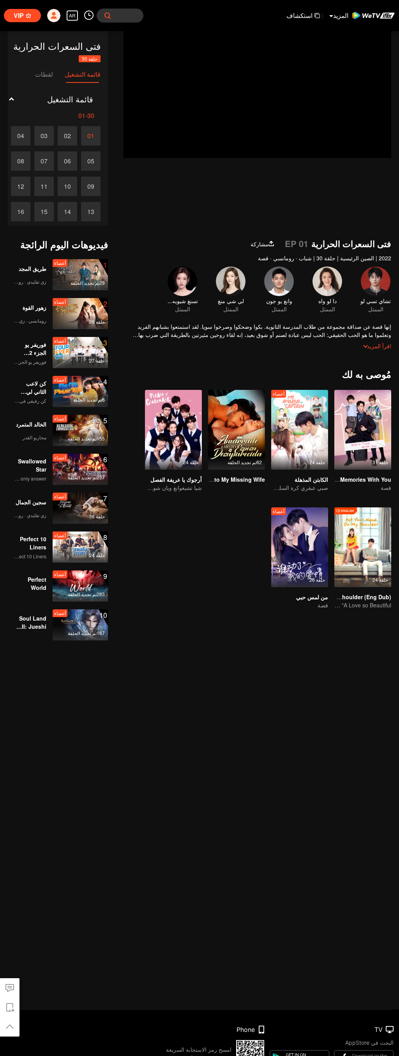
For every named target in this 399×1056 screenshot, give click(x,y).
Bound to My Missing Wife (230, 479)
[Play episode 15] (44, 211)
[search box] (107, 15)
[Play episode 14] (67, 211)
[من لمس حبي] (299, 547)
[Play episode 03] (44, 136)
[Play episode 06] (67, 161)
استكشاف (299, 15)
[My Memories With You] (362, 430)
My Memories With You (361, 479)
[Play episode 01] (91, 136)
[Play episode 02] (67, 136)
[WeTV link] (373, 15)
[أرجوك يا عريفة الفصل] (173, 430)
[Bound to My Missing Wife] (236, 430)
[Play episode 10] (67, 186)
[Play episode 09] (91, 186)
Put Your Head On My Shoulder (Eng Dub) (336, 597)
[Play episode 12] (20, 186)
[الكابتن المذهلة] (299, 430)
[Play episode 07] (44, 161)
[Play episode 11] (44, 186)
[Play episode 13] (91, 211)
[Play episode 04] (20, 136)
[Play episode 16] (20, 211)
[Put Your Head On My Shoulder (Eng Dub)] (362, 547)
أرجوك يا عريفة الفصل (176, 479)
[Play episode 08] (20, 161)
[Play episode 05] (91, 161)
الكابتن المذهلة (311, 479)
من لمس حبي (312, 597)
